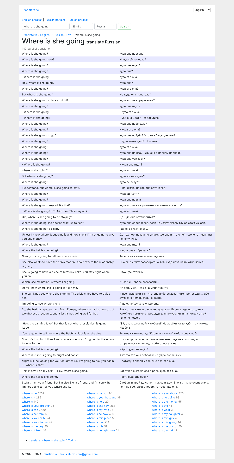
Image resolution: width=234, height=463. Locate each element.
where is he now (97, 414)
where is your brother (36, 405)
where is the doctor (164, 426)
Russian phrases (55, 19)
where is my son (97, 393)
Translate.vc (31, 10)
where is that (95, 422)
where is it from (32, 430)
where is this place (99, 418)
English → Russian (52, 35)
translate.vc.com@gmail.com (79, 454)
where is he (29, 393)
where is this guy (163, 418)
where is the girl (162, 430)
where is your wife (34, 418)
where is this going (164, 422)
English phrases (32, 19)
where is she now (98, 405)
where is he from (33, 414)
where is (27, 401)
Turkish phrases (78, 19)
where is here (95, 401)
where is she (30, 409)
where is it (28, 397)
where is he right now (101, 430)
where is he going (163, 397)
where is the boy (33, 426)
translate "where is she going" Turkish (53, 440)
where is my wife (98, 409)
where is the (160, 405)
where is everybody (165, 393)
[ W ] (69, 35)
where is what (161, 409)
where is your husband (101, 397)
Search (124, 26)
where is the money (164, 401)
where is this (95, 426)
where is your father (35, 422)
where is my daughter (166, 414)
